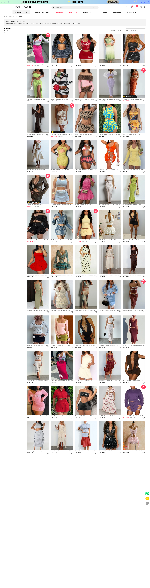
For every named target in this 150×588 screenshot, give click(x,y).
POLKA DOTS (87, 12)
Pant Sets (7, 31)
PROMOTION (59, 12)
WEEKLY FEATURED (42, 12)
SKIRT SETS (103, 12)
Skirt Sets (7, 35)
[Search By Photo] (93, 7)
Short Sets (7, 33)
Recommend (134, 30)
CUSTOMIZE (117, 12)
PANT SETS (73, 12)
